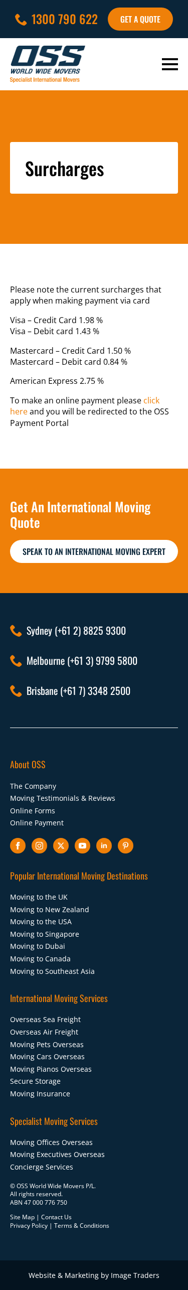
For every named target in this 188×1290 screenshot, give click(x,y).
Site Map (22, 1217)
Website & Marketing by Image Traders (94, 1275)
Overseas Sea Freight (45, 1019)
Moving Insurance (40, 1093)
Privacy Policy (29, 1225)
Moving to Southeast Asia (52, 971)
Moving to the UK (39, 897)
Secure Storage (35, 1081)
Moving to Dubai (37, 946)
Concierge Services (41, 1167)
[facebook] (18, 845)
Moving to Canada (40, 958)
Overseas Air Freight (44, 1032)
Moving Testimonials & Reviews (62, 798)
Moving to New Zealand (49, 909)
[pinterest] (125, 845)
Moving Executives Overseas (57, 1154)
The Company (33, 786)
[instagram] (39, 845)
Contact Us (56, 1217)
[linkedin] (104, 845)
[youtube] (82, 845)
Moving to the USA (41, 921)
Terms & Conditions (81, 1225)
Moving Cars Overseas (47, 1056)
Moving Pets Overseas (47, 1044)
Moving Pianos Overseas (51, 1069)
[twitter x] (61, 845)
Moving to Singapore (44, 934)
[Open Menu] (170, 64)
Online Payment (37, 822)
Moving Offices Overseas (51, 1142)
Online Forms (32, 810)
